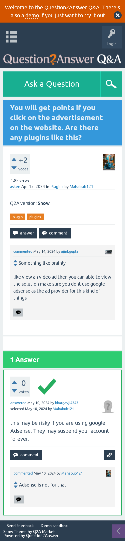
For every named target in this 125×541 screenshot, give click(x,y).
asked (15, 186)
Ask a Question (52, 83)
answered (18, 403)
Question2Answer (42, 535)
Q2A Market (44, 531)
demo (32, 15)
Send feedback (20, 526)
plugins (35, 217)
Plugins (56, 186)
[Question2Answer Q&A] (62, 56)
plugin (18, 217)
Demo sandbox (54, 526)
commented (22, 251)
